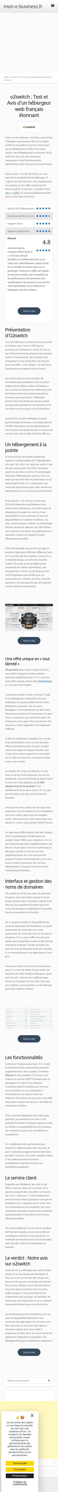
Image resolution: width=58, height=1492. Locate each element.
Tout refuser (20, 1469)
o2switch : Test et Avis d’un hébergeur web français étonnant (29, 106)
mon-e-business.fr (23, 6)
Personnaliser (19, 1475)
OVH (16, 192)
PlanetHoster (45, 681)
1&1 (7, 192)
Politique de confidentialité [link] (19, 1483)
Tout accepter (20, 1463)
